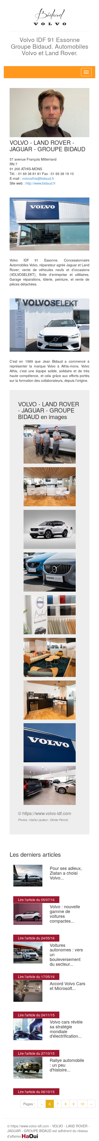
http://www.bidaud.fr (40, 183)
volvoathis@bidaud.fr (38, 178)
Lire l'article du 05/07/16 (36, 899)
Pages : (29, 1103)
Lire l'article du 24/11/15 (36, 1015)
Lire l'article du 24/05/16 (36, 938)
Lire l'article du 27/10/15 (36, 1053)
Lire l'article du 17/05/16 (36, 976)
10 (82, 1103)
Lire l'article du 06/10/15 (36, 1091)
